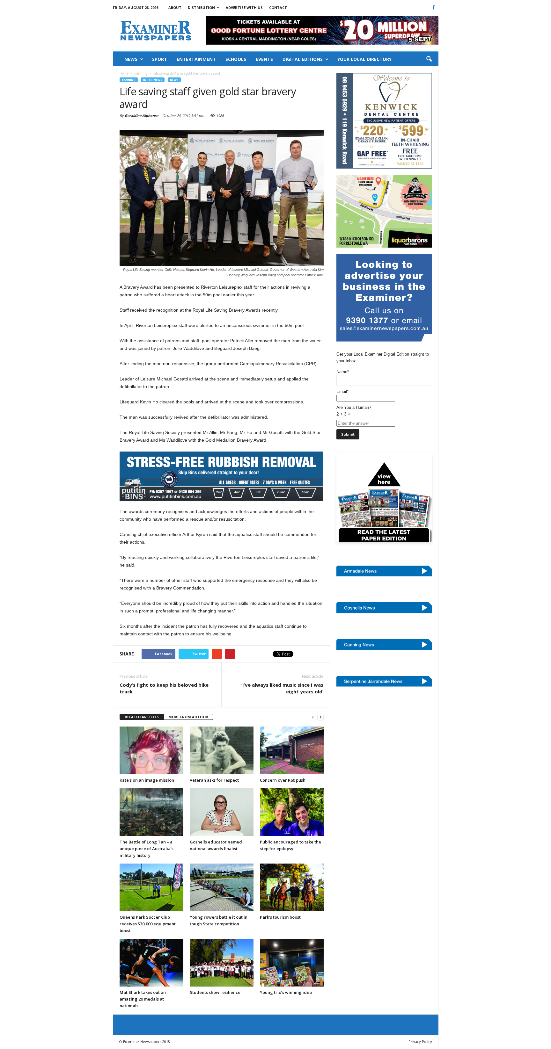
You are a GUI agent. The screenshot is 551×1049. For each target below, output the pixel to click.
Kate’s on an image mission (147, 780)
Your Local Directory (364, 59)
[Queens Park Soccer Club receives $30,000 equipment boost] (151, 887)
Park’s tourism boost (280, 917)
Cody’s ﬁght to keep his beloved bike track (164, 688)
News (130, 59)
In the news (152, 80)
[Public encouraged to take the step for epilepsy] (292, 812)
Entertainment (196, 59)
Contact (278, 7)
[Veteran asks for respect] (221, 750)
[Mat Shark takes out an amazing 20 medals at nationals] (151, 963)
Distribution (201, 7)
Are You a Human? (353, 410)
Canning (129, 80)
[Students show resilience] (221, 963)
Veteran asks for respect (214, 780)
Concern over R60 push (282, 780)
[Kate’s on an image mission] (151, 750)
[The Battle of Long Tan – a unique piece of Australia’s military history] (151, 812)
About (174, 7)
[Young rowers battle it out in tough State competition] (221, 887)
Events (264, 59)
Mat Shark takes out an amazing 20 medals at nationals (143, 999)
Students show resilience (215, 992)
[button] (429, 59)
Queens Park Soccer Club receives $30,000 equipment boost (148, 923)
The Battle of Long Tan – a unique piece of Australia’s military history (146, 848)
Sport (159, 59)
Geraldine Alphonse (141, 115)
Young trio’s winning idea (286, 992)
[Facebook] (433, 7)
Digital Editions (303, 59)
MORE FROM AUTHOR (188, 716)
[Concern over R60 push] (292, 750)
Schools (235, 59)
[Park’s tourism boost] (292, 887)
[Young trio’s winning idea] (292, 963)
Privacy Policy (420, 1041)
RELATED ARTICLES (142, 716)
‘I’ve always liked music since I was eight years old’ (282, 688)
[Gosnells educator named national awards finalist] (221, 812)
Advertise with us (244, 7)
